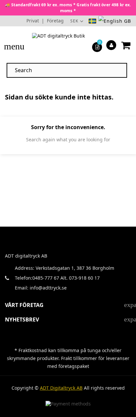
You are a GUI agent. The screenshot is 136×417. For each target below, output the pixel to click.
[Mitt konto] (111, 45)
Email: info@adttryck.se (41, 288)
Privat (32, 20)
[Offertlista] (97, 46)
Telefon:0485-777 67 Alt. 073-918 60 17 (57, 278)
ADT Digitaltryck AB (61, 388)
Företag (55, 20)
